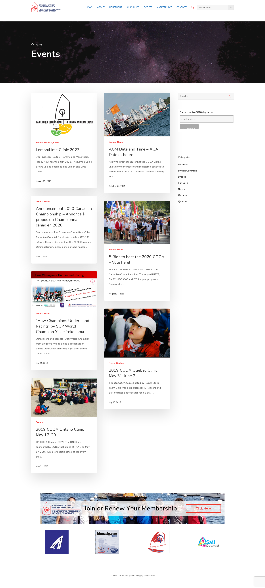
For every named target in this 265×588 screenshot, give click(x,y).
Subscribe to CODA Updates (196, 112)
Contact (182, 7)
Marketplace (164, 7)
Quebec (55, 142)
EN (193, 7)
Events (148, 7)
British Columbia (187, 170)
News (89, 7)
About (101, 7)
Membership (116, 7)
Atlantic (183, 164)
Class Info (133, 7)
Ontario (182, 195)
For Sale (183, 183)
